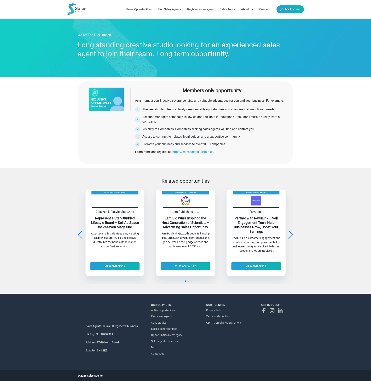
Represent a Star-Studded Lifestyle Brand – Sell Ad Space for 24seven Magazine (115, 222)
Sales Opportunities (139, 9)
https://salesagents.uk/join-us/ (193, 152)
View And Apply (115, 266)
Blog (154, 347)
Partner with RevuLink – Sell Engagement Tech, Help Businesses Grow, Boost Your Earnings (256, 225)
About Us (247, 9)
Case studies (158, 322)
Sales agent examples (164, 328)
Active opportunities (163, 310)
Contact (264, 9)
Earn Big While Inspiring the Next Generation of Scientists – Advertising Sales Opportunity (185, 222)
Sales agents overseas (164, 341)
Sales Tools (227, 9)
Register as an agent (200, 9)
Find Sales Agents (169, 9)
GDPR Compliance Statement (223, 322)
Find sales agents (161, 316)
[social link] (265, 310)
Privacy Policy (214, 310)
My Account (292, 9)
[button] (290, 235)
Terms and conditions (219, 316)
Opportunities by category (166, 335)
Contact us (157, 353)
